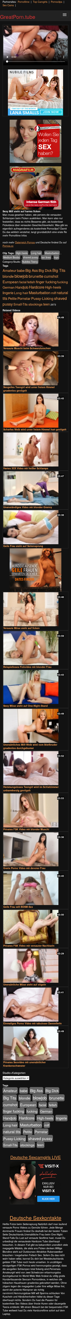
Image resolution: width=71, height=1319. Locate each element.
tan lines (46, 257)
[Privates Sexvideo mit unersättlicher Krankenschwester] (35, 1043)
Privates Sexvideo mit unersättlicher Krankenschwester (24, 1063)
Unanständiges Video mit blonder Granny (27, 507)
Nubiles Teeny (30, 261)
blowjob (21, 276)
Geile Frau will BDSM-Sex (18, 906)
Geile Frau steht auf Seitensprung (23, 546)
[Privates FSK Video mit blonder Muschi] (35, 810)
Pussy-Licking (42, 298)
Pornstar (24, 298)
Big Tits (58, 270)
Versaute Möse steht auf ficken (21, 628)
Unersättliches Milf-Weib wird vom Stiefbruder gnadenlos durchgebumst (30, 746)
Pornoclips (56, 1)
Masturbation (52, 253)
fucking (62, 281)
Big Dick (45, 270)
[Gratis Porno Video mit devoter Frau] (35, 849)
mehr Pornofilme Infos (15, 235)
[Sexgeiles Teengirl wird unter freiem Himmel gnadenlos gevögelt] (35, 368)
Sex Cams (8, 5)
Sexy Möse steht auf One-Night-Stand (25, 705)
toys (56, 257)
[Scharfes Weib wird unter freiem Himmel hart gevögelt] (35, 411)
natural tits (12, 1131)
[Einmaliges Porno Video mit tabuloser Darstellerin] (35, 1005)
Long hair (36, 253)
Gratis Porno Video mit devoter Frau (24, 868)
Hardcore (36, 287)
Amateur (9, 270)
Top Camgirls (40, 1)
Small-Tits (20, 304)
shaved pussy (30, 257)
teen (46, 304)
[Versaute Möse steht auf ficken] (35, 609)
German (9, 287)
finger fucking (46, 281)
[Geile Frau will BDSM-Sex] (35, 888)
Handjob (21, 287)
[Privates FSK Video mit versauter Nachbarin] (35, 927)
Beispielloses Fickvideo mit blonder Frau (27, 667)
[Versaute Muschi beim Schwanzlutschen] (35, 330)
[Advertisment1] (35, 141)
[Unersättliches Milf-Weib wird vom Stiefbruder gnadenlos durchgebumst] (35, 726)
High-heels (22, 253)
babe (21, 270)
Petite (12, 298)
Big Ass (31, 270)
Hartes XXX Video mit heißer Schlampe (25, 468)
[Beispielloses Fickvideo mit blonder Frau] (35, 648)
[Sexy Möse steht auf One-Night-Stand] (35, 687)
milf (53, 292)
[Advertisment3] (35, 570)
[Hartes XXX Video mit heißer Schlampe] (35, 449)
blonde (8, 276)
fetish (31, 281)
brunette (36, 276)
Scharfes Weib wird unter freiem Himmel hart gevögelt (34, 429)
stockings (35, 304)
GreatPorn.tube (17, 16)
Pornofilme (23, 1)
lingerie (8, 292)
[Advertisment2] (35, 187)
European (11, 281)
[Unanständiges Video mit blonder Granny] (35, 488)
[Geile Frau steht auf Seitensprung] (35, 527)
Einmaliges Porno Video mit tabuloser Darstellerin (32, 1023)
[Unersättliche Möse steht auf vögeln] (35, 966)
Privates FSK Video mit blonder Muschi (26, 829)
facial (23, 282)
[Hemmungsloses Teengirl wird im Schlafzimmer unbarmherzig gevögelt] (35, 768)
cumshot (51, 276)
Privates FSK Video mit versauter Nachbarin (28, 945)
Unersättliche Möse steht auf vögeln (24, 984)
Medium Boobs (11, 257)
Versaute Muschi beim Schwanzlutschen (27, 348)
